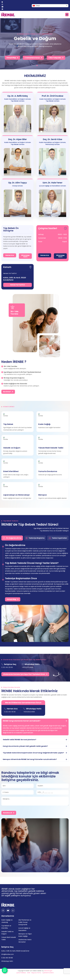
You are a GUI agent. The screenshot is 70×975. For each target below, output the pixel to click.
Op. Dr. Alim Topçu (17, 182)
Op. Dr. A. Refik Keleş (17, 96)
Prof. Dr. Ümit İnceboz (52, 96)
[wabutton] (4, 970)
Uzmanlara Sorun (33, 58)
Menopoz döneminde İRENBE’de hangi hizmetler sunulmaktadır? (30, 759)
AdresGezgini (48, 971)
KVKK (28, 973)
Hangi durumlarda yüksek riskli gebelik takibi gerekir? (25, 746)
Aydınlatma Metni (48, 973)
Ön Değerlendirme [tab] (13, 538)
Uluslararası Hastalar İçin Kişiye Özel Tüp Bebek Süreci (24, 674)
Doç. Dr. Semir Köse (52, 139)
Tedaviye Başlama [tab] (36, 538)
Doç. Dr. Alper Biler (17, 139)
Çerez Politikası (21, 973)
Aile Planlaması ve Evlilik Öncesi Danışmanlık (24, 922)
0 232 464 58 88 (7, 667)
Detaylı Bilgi (11, 58)
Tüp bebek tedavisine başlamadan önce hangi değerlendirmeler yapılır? (33, 753)
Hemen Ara (9, 255)
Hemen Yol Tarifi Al (17, 285)
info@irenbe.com (7, 954)
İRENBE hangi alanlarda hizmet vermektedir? (21, 721)
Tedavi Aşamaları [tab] (59, 538)
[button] (67, 14)
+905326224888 (27, 667)
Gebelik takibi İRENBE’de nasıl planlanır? (19, 739)
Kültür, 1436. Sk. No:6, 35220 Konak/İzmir (15, 951)
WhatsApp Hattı (25, 256)
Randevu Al (7, 813)
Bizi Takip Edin (55, 58)
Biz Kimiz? (7, 392)
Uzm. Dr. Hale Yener (52, 182)
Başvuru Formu (36, 973)
